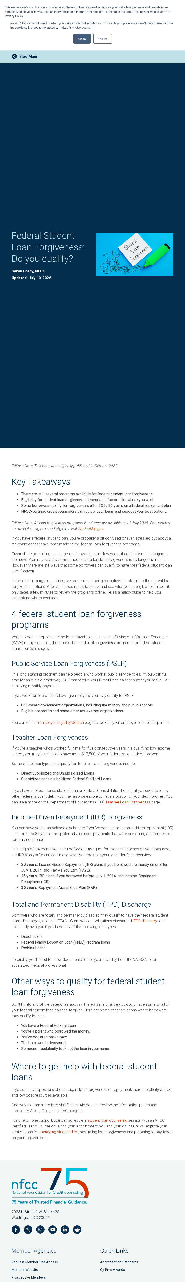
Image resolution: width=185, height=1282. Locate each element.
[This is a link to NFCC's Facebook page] (16, 1230)
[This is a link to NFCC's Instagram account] (40, 1230)
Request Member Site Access (35, 1262)
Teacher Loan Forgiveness (128, 802)
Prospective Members (29, 1278)
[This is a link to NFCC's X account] (28, 1230)
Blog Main (28, 56)
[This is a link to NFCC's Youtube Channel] (52, 1230)
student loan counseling (107, 1120)
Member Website (25, 1270)
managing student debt (59, 1132)
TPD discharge (146, 921)
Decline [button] (103, 39)
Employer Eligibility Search (62, 722)
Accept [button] (82, 39)
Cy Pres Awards (112, 1270)
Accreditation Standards (119, 1262)
